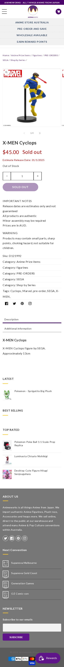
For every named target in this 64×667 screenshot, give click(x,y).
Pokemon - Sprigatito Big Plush (33, 391)
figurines (37, 55)
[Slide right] (40, 133)
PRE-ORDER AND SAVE (32, 28)
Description (11, 319)
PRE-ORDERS (51, 55)
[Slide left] (24, 133)
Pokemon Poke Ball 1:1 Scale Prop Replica (34, 443)
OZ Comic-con (20, 593)
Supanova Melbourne (24, 562)
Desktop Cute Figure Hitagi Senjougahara (31, 472)
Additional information (17, 328)
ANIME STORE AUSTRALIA (32, 22)
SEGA (5, 60)
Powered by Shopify (43, 652)
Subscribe (16, 637)
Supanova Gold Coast (24, 573)
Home (6, 55)
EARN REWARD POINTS (32, 41)
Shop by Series (17, 60)
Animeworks (26, 652)
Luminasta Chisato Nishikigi (31, 456)
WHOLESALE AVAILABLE (32, 35)
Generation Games (22, 583)
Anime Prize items (21, 55)
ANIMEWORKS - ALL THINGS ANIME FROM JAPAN (32, 2)
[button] (4, 11)
